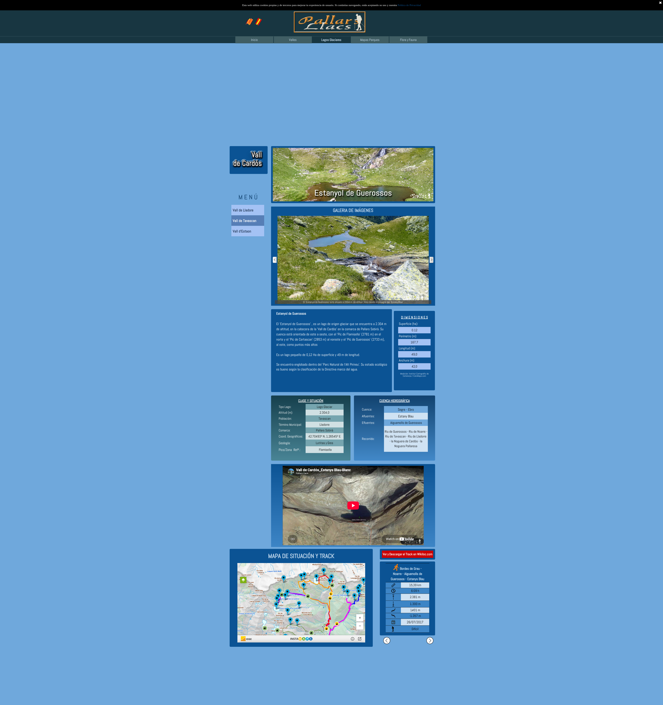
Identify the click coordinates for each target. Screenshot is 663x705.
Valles (293, 40)
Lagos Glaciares (331, 40)
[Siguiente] (431, 260)
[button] (258, 19)
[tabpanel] (353, 210)
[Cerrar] (660, 2)
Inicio (254, 40)
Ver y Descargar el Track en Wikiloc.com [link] (407, 554)
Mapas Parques (369, 40)
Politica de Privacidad (409, 5)
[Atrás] (275, 260)
